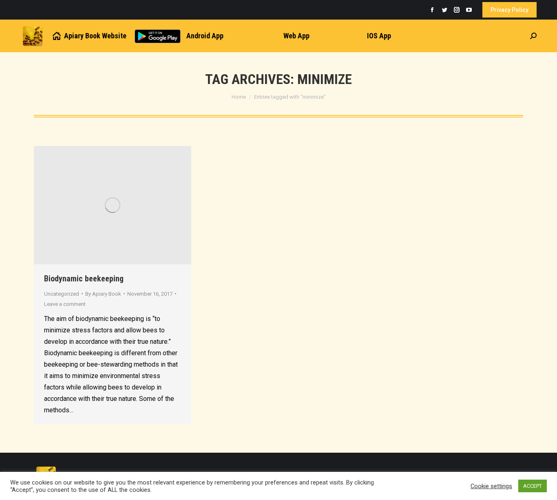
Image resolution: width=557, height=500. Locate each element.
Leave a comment (65, 304)
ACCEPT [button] (532, 486)
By (103, 294)
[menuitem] (89, 36)
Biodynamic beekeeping (84, 278)
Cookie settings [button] (491, 486)
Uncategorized (61, 294)
